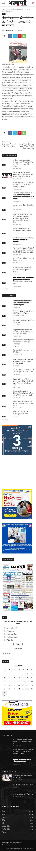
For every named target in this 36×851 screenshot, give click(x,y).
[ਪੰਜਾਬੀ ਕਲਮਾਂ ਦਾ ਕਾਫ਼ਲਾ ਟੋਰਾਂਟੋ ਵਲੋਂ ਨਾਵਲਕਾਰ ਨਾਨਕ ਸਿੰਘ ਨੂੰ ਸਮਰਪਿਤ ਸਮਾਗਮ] (7, 270)
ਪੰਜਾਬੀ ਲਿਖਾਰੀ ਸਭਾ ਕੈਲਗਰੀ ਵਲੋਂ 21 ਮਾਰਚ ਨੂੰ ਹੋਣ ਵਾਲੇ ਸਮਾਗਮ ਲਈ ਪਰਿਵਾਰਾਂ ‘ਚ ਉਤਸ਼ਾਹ (22, 303)
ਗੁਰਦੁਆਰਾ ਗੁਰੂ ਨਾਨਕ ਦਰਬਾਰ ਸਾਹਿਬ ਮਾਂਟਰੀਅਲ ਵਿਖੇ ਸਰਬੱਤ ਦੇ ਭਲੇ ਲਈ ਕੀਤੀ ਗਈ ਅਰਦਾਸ (23, 361)
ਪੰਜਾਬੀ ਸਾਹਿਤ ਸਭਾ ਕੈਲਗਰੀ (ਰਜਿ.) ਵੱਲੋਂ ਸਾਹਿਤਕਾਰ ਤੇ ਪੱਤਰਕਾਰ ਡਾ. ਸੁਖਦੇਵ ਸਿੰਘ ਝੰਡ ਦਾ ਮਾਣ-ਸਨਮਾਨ (23, 184)
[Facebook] (10, 36)
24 (4, 689)
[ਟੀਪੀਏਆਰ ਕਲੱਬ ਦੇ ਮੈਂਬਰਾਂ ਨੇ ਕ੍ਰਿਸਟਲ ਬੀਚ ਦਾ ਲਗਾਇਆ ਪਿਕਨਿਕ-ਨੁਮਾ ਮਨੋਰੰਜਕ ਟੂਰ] (7, 342)
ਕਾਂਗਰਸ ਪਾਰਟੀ (10, 631)
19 (14, 685)
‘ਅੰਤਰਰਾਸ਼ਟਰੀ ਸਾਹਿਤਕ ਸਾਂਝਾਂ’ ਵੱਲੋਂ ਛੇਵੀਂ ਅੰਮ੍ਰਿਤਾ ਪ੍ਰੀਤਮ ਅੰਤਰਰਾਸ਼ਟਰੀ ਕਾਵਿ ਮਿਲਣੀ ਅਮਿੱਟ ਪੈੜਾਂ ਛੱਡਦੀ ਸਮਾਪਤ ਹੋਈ (23, 250)
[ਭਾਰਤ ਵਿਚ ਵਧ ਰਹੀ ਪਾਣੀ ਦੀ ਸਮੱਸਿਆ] (7, 796)
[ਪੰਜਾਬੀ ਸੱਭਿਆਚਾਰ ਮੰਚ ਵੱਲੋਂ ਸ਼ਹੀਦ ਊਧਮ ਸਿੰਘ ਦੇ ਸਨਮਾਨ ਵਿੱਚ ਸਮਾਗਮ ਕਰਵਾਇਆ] (7, 240)
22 (27, 685)
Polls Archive (7, 653)
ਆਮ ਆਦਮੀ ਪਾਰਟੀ (11, 628)
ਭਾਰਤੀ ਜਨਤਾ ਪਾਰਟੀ (11, 637)
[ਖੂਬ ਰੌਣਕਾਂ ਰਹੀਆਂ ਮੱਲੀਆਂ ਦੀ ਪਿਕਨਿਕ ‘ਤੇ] (7, 207)
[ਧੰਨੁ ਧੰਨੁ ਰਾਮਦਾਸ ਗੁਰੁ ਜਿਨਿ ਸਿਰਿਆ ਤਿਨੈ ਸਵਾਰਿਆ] (7, 777)
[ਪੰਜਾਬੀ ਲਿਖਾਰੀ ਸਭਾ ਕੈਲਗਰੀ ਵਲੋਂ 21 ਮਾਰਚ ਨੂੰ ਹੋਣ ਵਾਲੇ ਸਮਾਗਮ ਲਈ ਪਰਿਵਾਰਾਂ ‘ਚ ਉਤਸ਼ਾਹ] (7, 303)
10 (4, 681)
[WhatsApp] (24, 36)
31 (4, 693)
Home (4, 9)
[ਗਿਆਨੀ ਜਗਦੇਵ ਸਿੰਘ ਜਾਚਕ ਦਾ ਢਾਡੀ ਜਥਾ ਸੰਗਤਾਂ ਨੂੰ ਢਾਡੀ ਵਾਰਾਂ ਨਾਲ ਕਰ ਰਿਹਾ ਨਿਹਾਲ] (7, 403)
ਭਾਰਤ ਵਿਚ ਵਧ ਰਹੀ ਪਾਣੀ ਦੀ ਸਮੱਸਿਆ (23, 794)
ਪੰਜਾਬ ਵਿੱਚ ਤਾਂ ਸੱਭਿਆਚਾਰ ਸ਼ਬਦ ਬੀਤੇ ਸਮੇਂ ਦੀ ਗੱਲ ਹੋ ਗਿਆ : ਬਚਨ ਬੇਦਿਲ (26, 146)
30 (32, 689)
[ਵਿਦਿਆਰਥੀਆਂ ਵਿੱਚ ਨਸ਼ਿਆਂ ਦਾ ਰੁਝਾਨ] (7, 787)
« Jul (3, 696)
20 (19, 685)
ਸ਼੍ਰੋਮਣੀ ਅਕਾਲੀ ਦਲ (11, 634)
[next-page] (6, 289)
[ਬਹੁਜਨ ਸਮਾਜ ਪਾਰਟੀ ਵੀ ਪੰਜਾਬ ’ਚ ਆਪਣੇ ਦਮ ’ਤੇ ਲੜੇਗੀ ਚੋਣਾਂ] (7, 762)
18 (9, 685)
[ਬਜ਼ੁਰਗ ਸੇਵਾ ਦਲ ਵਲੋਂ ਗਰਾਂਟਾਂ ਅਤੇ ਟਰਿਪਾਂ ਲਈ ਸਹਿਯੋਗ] (7, 322)
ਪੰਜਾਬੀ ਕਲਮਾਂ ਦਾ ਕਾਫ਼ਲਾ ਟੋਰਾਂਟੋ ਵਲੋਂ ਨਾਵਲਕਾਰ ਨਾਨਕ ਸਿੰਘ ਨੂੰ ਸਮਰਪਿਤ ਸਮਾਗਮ (22, 269)
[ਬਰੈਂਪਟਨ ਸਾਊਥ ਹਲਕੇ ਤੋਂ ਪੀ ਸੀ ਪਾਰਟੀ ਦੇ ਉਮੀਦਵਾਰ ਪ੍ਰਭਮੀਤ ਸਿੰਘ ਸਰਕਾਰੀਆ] (7, 372)
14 (23, 681)
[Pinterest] (20, 36)
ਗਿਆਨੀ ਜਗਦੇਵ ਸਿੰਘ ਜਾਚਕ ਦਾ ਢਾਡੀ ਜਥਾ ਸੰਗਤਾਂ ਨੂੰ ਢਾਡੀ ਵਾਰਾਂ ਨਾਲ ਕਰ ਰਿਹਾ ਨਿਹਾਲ (23, 403)
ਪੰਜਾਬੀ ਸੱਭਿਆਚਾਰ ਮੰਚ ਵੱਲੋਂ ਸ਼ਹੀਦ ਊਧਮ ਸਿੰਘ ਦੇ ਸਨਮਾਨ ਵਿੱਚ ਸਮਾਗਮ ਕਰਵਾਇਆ (23, 240)
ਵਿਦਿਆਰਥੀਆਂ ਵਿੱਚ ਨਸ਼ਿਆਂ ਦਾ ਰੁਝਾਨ (23, 785)
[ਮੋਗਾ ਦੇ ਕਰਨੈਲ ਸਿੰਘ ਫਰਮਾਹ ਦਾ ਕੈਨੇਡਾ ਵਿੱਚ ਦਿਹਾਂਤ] (7, 352)
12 (14, 681)
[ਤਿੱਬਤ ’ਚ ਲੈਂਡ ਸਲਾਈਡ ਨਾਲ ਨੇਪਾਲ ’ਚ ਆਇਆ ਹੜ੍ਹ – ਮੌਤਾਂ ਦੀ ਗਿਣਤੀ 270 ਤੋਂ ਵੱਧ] (7, 742)
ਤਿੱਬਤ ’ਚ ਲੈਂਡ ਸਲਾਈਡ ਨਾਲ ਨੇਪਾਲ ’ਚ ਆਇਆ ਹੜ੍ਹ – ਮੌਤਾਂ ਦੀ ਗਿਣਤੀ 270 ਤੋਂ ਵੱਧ (23, 741)
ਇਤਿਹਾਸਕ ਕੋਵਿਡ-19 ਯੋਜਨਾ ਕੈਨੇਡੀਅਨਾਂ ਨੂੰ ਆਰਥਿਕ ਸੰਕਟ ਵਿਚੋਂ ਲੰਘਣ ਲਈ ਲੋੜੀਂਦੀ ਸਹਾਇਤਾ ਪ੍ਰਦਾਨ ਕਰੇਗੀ (23, 393)
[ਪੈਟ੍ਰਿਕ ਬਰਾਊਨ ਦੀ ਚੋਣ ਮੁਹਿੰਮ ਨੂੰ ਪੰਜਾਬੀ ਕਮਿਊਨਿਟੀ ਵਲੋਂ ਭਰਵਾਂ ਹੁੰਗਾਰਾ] (7, 313)
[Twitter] (15, 36)
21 (23, 685)
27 (19, 689)
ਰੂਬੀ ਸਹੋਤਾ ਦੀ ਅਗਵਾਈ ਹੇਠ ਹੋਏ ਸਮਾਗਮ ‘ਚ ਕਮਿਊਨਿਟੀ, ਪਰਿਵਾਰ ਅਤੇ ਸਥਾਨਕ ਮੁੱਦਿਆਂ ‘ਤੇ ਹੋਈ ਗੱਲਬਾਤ (23, 174)
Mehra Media (10, 30)
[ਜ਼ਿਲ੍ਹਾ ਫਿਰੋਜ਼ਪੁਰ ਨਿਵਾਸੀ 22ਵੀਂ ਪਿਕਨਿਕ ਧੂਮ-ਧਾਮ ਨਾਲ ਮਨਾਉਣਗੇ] (7, 231)
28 (23, 689)
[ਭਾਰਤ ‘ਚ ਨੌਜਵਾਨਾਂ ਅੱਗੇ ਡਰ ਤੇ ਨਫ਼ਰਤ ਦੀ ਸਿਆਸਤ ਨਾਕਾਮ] (7, 260)
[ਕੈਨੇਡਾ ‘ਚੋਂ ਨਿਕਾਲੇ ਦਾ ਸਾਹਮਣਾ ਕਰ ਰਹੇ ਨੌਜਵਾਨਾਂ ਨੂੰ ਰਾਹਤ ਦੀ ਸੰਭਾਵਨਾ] (7, 414)
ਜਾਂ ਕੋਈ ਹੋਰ (9, 640)
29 (27, 689)
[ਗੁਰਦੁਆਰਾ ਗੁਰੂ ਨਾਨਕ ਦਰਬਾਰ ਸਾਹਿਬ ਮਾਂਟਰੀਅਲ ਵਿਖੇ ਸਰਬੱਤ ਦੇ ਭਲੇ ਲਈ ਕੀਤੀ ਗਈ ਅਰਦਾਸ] (7, 362)
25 (9, 689)
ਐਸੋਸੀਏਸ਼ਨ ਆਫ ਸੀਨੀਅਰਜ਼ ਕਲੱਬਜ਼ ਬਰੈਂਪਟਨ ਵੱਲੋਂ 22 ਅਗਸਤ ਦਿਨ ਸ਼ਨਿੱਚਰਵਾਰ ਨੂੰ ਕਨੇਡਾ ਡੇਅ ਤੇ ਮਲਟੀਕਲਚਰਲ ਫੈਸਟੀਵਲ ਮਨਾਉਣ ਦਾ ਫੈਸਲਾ (22, 218)
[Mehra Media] (3, 31)
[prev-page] (3, 289)
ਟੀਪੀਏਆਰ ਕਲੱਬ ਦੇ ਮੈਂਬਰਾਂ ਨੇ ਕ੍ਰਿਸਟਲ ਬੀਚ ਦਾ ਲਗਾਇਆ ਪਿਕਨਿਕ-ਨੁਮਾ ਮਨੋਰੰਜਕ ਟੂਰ (23, 342)
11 (9, 681)
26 (14, 689)
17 (4, 685)
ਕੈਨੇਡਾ (8, 9)
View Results (18, 649)
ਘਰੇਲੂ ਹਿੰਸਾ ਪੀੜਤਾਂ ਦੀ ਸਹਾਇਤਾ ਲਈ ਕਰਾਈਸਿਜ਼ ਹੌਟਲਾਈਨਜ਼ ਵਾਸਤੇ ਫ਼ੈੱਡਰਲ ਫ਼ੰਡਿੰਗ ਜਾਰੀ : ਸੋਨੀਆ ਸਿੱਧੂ (23, 332)
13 (19, 681)
